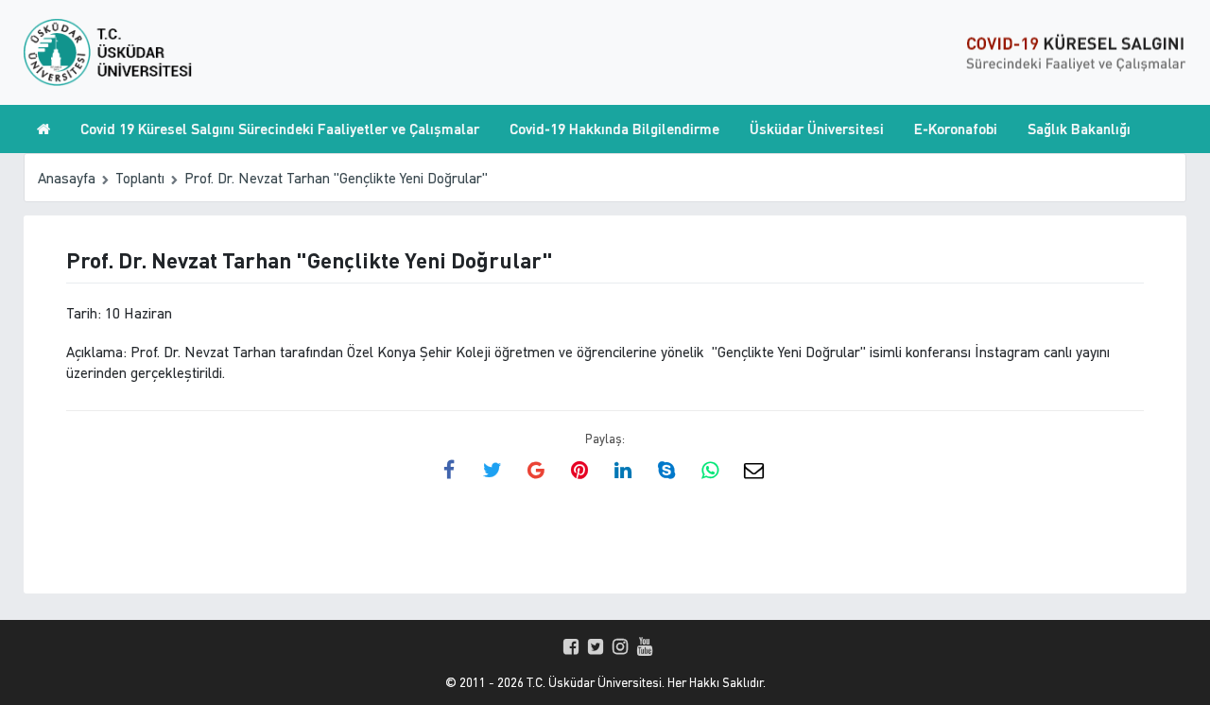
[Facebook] (571, 646)
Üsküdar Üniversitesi (817, 128)
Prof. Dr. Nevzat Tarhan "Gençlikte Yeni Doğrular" (336, 177)
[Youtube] (644, 646)
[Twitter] (595, 646)
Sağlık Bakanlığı (1079, 128)
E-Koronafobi (955, 128)
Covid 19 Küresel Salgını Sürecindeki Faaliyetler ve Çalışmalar (279, 128)
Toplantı (139, 177)
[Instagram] (620, 646)
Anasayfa (66, 177)
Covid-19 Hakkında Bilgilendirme (614, 128)
